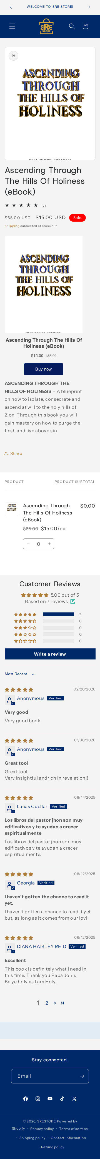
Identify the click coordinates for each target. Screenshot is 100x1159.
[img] (19, 689)
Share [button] (16, 453)
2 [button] (47, 1003)
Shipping (12, 226)
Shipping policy (32, 1138)
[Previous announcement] (11, 7)
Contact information (68, 1138)
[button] (12, 26)
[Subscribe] (82, 1076)
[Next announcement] (89, 7)
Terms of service (73, 1129)
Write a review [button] (50, 654)
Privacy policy (42, 1129)
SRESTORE (46, 1121)
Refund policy (52, 1147)
